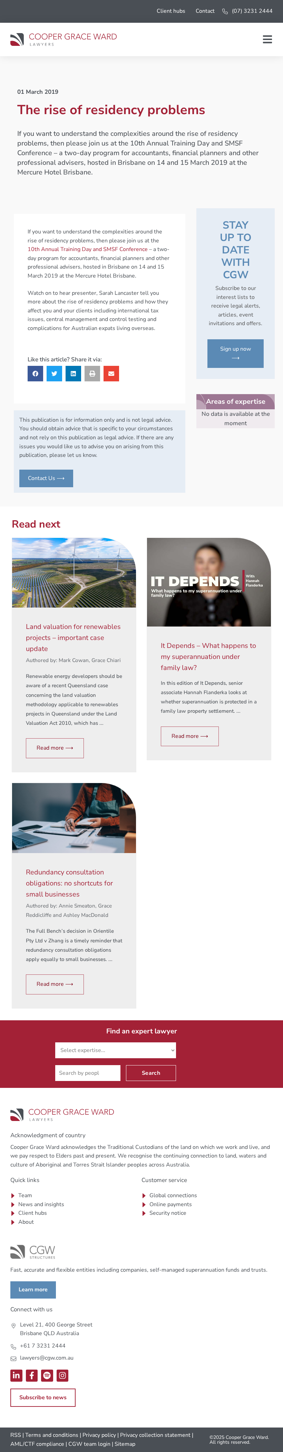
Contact (205, 11)
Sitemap (125, 1444)
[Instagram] (63, 1376)
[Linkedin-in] (16, 1376)
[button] (35, 373)
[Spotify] (47, 1376)
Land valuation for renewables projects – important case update (73, 637)
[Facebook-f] (32, 1376)
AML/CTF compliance (37, 1444)
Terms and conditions (51, 1435)
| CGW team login (88, 1444)
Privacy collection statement (155, 1435)
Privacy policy (99, 1435)
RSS (15, 1435)
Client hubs (171, 11)
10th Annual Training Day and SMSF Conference (88, 249)
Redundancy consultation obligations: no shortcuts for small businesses (69, 883)
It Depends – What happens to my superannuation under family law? (208, 656)
